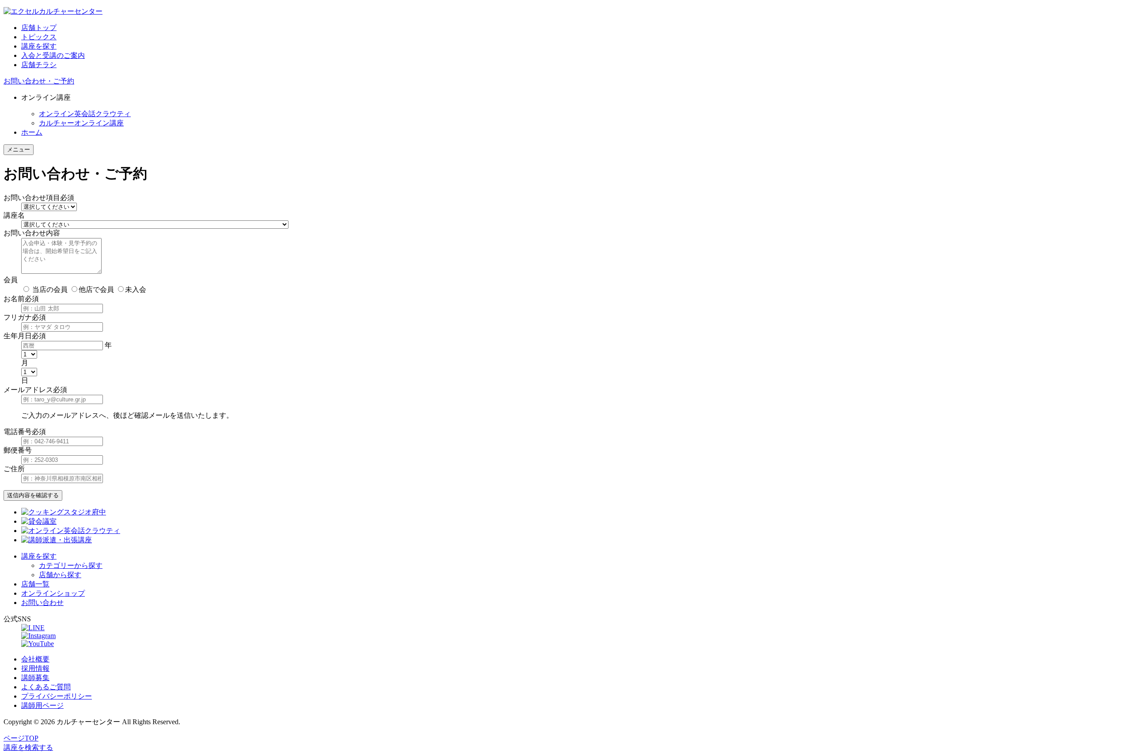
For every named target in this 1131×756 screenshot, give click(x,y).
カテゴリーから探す (70, 565)
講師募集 (35, 677)
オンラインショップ (53, 593)
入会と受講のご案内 (53, 55)
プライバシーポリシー (56, 696)
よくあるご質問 (46, 687)
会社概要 (35, 659)
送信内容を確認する (33, 495)
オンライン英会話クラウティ (85, 113)
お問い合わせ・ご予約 (39, 81)
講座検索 (28, 747)
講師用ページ (42, 705)
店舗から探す (60, 574)
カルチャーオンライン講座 (81, 123)
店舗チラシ (39, 64)
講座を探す (39, 46)
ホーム (31, 132)
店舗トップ (39, 27)
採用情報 (35, 668)
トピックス (39, 37)
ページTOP (21, 738)
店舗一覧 (35, 584)
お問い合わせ (42, 602)
